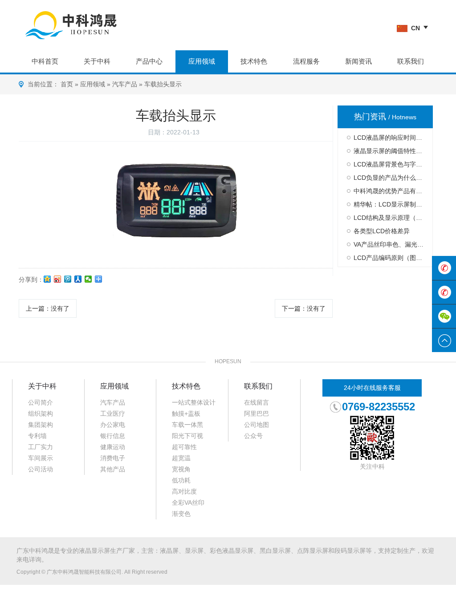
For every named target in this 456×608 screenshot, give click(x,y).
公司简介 (40, 402)
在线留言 (256, 402)
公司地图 (256, 424)
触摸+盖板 (186, 413)
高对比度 (184, 491)
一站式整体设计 (194, 402)
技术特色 (253, 61)
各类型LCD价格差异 (382, 231)
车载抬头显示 (163, 84)
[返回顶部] (444, 340)
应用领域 (201, 61)
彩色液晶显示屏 (231, 550)
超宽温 (181, 458)
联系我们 (410, 61)
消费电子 (112, 458)
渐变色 (181, 513)
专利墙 (37, 435)
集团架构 (40, 424)
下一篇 (304, 308)
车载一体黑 (187, 424)
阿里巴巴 (256, 413)
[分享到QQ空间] (47, 279)
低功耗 (181, 480)
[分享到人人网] (78, 279)
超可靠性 (184, 446)
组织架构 (40, 413)
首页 (67, 84)
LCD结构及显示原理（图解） (388, 217)
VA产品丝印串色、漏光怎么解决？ (388, 244)
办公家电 (112, 424)
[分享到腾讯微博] (68, 279)
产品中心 (149, 61)
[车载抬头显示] (175, 200)
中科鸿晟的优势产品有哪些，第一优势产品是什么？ (388, 191)
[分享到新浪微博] (57, 279)
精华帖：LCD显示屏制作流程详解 (388, 204)
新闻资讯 (358, 61)
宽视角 (181, 469)
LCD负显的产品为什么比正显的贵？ (388, 177)
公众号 (253, 435)
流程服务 (306, 61)
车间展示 (40, 458)
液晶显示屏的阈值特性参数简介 (388, 150)
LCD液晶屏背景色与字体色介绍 (388, 164)
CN (415, 28)
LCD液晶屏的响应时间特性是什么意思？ (388, 137)
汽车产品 (124, 84)
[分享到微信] (88, 279)
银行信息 (112, 435)
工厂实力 (40, 446)
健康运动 (112, 446)
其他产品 (112, 469)
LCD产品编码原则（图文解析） (388, 257)
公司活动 (40, 469)
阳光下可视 (187, 435)
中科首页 (45, 61)
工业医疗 (112, 413)
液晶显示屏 (94, 550)
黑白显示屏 (275, 550)
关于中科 (97, 61)
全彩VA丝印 (188, 502)
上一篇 (47, 308)
